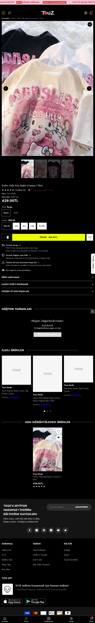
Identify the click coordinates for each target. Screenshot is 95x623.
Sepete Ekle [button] (47, 469)
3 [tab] (50, 411)
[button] (9, 13)
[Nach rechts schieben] (89, 88)
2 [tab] (47, 411)
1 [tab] (44, 411)
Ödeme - (49, 237)
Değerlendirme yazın (47, 334)
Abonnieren (81, 507)
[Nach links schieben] (5, 88)
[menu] (3, 13)
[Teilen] (89, 24)
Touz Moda (11, 193)
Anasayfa (5, 18)
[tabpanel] (16, 378)
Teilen (89, 24)
